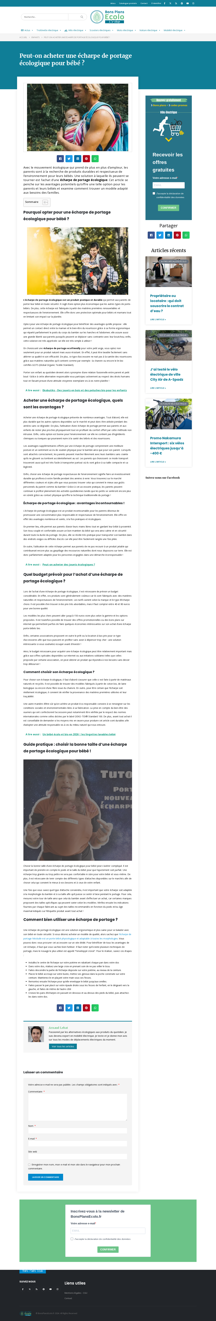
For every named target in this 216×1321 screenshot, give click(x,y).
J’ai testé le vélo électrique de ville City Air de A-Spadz (166, 374)
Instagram (57, 1289)
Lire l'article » (158, 319)
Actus (113, 3)
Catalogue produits (128, 3)
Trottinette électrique (47, 30)
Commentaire (36, 1091)
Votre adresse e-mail (165, 178)
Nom (32, 1125)
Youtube (50, 1289)
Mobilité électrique (173, 30)
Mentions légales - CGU (76, 1292)
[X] (170, 3)
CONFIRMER (168, 207)
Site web (32, 1151)
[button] (60, 158)
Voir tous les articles (63, 1046)
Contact (144, 3)
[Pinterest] (182, 3)
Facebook (23, 1289)
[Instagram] (193, 3)
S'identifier (156, 3)
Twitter (30, 1289)
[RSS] (176, 3)
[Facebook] (165, 3)
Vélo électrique (75, 30)
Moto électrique (125, 30)
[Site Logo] (108, 17)
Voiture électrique (148, 30)
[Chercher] (82, 17)
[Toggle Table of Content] (43, 202)
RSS (37, 1289)
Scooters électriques (100, 30)
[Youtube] (187, 3)
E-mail (32, 1138)
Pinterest (43, 1289)
